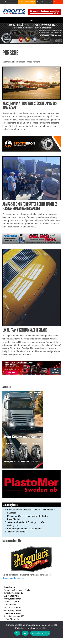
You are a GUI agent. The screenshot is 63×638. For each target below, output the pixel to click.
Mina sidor (40, 2)
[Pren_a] (44, 11)
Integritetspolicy (40, 633)
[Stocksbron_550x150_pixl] (31, 143)
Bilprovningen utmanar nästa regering (24, 528)
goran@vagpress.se (12, 610)
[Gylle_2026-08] (31, 33)
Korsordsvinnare (11, 2)
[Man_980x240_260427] (31, 368)
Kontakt (49, 2)
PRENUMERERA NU (27, 2)
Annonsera (58, 2)
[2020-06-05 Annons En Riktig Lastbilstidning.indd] (31, 238)
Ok (17, 633)
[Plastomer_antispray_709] (31, 484)
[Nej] (59, 629)
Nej (25, 633)
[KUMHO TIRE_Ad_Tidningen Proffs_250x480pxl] (22, 429)
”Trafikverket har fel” (16, 532)
